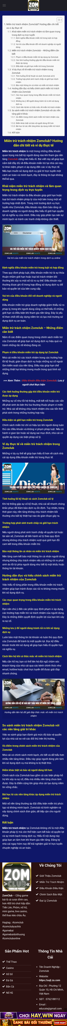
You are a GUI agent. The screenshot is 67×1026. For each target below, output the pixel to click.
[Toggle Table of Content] (57, 19)
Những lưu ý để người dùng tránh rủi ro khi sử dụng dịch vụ (37, 102)
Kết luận (16, 132)
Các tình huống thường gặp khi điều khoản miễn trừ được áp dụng (37, 61)
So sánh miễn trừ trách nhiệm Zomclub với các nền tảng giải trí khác (36, 112)
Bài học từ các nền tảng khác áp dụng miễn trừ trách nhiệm (38, 127)
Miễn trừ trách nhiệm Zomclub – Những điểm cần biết (35, 52)
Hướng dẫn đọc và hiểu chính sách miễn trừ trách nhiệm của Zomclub (35, 90)
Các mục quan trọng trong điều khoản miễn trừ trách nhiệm (38, 96)
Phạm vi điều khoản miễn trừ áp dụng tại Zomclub (37, 57)
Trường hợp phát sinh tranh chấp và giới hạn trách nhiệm (37, 80)
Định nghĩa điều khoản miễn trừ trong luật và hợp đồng (36, 39)
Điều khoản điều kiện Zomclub (39, 380)
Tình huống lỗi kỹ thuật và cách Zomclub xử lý (35, 76)
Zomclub (13, 159)
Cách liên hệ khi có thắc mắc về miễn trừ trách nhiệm (38, 107)
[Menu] (4, 5)
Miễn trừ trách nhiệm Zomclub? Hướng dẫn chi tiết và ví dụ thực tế (32, 26)
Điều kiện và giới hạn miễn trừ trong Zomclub (35, 66)
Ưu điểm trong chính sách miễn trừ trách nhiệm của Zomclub (37, 118)
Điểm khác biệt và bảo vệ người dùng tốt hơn (34, 123)
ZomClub (7, 895)
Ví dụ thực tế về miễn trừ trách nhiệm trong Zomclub (32, 71)
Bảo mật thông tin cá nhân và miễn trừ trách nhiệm (37, 85)
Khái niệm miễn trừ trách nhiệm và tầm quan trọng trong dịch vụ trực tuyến (36, 33)
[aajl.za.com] (33, 5)
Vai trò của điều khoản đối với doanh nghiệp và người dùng (38, 45)
